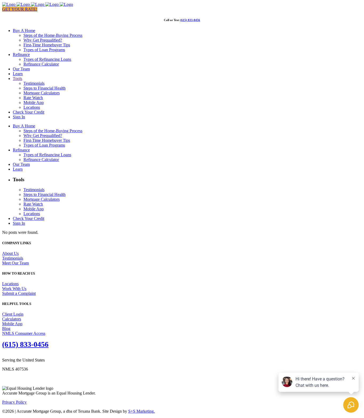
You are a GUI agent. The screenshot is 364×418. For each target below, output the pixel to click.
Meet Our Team (15, 263)
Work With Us (14, 288)
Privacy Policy (14, 402)
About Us (10, 253)
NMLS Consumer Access (23, 333)
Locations (10, 284)
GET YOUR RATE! (19, 9)
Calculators (11, 319)
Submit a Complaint (19, 293)
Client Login (12, 314)
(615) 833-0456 (190, 20)
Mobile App (12, 323)
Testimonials (12, 258)
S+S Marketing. (141, 411)
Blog (6, 328)
